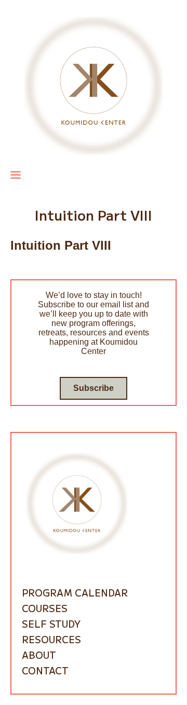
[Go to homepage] (93, 84)
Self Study (51, 623)
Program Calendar (75, 592)
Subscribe (93, 388)
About (39, 654)
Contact (45, 670)
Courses (45, 608)
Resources (51, 639)
